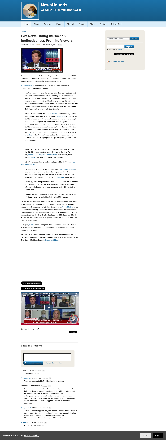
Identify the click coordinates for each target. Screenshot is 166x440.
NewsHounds (54, 4)
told (30, 135)
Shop (92, 24)
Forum (59, 24)
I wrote (31, 225)
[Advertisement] (49, 260)
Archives (47, 24)
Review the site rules (54, 363)
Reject (157, 435)
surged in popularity (67, 169)
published (60, 177)
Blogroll (70, 24)
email (120, 49)
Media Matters (26, 86)
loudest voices (51, 113)
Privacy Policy (117, 24)
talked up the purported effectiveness (42, 155)
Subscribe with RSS (116, 61)
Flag (59, 45)
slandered (32, 157)
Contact (103, 24)
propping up (61, 116)
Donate (82, 24)
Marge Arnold (26, 378)
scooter (24, 422)
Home (26, 24)
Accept (145, 435)
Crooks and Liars (51, 240)
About (36, 24)
